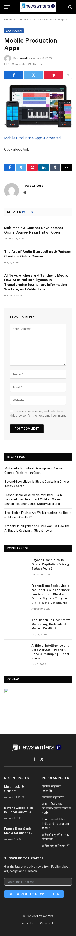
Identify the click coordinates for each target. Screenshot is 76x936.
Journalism (14, 30)
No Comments (17, 64)
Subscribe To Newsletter (34, 894)
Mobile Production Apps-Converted (32, 138)
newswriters (24, 58)
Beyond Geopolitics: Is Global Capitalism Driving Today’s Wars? (50, 564)
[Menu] (7, 7)
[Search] (69, 7)
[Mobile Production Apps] (38, 106)
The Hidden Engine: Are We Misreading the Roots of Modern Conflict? (50, 624)
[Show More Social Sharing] (68, 75)
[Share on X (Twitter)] (33, 75)
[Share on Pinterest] (53, 75)
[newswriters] (38, 7)
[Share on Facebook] (13, 75)
